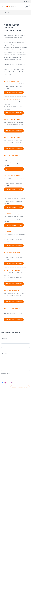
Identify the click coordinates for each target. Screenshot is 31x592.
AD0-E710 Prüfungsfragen (12, 175)
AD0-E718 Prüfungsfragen (12, 252)
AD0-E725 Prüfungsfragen (12, 119)
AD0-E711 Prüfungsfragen (12, 290)
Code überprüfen (5, 373)
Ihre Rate (4, 346)
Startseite (7, 12)
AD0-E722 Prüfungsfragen (12, 137)
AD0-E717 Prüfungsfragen (12, 196)
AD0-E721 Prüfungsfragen (12, 99)
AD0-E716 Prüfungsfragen (12, 214)
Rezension (4, 353)
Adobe (13, 12)
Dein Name (4, 338)
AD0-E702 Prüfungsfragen (12, 308)
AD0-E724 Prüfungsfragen (12, 81)
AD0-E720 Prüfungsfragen (12, 155)
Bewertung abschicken (20, 387)
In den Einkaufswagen (14, 92)
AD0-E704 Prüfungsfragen (12, 270)
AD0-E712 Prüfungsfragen (12, 231)
